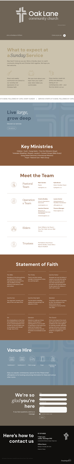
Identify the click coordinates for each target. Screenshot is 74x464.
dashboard (31, 458)
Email (40, 397)
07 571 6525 (42, 433)
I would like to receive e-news (46, 414)
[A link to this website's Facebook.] (64, 35)
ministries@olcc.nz (43, 216)
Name (40, 393)
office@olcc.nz (58, 205)
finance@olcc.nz (58, 211)
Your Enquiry (41, 406)
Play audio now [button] (11, 128)
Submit (42, 417)
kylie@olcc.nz (58, 187)
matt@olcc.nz (42, 187)
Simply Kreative (9, 458)
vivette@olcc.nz (43, 205)
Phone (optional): (42, 401)
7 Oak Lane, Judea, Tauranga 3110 (45, 437)
